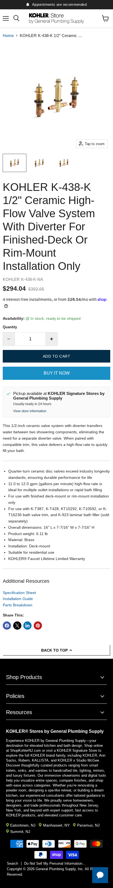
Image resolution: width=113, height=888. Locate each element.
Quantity (10, 327)
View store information (29, 411)
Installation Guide (18, 598)
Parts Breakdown (17, 605)
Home (8, 35)
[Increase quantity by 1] (52, 339)
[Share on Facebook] (7, 625)
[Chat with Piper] (100, 875)
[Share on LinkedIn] (27, 625)
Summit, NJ (20, 831)
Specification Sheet (19, 592)
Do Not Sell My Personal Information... (55, 863)
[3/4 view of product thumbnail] (63, 163)
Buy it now (57, 373)
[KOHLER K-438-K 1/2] (14, 163)
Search (12, 863)
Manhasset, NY (56, 825)
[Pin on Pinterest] (38, 625)
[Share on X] (17, 625)
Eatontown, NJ (22, 825)
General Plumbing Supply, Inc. (60, 869)
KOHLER (11, 279)
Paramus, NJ (88, 825)
